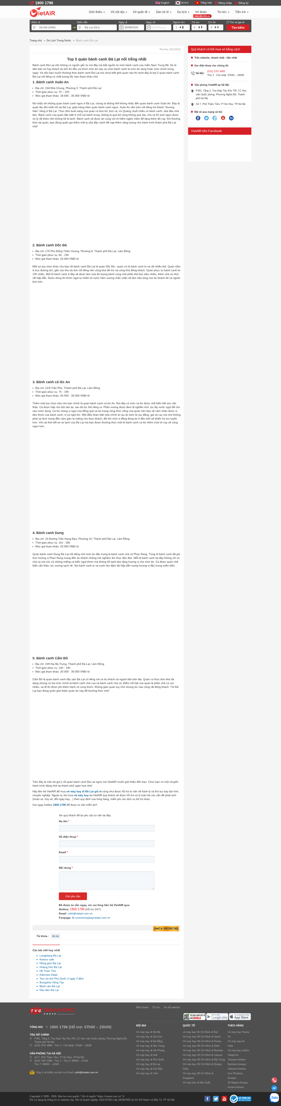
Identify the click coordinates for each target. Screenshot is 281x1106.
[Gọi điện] (274, 1081)
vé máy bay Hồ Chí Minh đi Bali (200, 1032)
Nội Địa (141, 1025)
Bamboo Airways (237, 1064)
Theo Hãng (236, 1025)
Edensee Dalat (47, 974)
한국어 (184, 2)
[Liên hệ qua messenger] (274, 1089)
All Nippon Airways (238, 1082)
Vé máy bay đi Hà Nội (148, 1032)
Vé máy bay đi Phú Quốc (150, 1059)
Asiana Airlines (236, 1087)
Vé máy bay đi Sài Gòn (149, 1036)
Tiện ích (241, 12)
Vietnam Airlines (237, 1059)
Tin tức (222, 12)
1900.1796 (59, 804)
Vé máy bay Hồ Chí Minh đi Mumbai (203, 1050)
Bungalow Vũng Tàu (50, 982)
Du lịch (182, 12)
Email (63, 852)
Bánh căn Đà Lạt (48, 986)
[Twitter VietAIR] (206, 118)
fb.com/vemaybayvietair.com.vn (91, 917)
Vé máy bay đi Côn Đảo (149, 1068)
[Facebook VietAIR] (198, 118)
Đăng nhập (225, 2)
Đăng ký (244, 2)
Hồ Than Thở (46, 970)
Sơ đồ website (172, 1007)
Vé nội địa (118, 12)
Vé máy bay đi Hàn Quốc (197, 1082)
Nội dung (66, 867)
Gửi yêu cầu (73, 896)
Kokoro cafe (45, 959)
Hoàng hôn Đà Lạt (49, 967)
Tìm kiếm (237, 27)
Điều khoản (142, 1007)
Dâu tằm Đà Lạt (48, 990)
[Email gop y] (231, 118)
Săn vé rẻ (163, 12)
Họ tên (64, 821)
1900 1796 (77, 909)
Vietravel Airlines (237, 1068)
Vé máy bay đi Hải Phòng (150, 1050)
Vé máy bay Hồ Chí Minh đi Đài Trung (204, 1059)
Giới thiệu (96, 12)
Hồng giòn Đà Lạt (49, 963)
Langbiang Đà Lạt (49, 955)
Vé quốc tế (140, 12)
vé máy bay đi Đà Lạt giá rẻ (84, 791)
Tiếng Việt (206, 2)
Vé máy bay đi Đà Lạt (148, 1064)
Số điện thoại (68, 836)
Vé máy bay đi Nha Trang (150, 1045)
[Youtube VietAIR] (223, 118)
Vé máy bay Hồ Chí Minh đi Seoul (201, 1036)
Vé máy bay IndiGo (238, 1050)
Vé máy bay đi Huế (146, 1055)
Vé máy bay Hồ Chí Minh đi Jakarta (202, 1055)
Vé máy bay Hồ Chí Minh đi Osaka (202, 1041)
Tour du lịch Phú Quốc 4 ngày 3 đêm (60, 978)
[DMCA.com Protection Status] (166, 929)
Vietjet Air (233, 1055)
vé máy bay (81, 795)
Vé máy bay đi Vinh (147, 1073)
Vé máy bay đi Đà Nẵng (149, 1041)
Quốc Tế (189, 1025)
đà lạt (55, 936)
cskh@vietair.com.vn (80, 913)
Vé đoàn (201, 12)
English (165, 2)
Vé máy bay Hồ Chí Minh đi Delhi (201, 1045)
